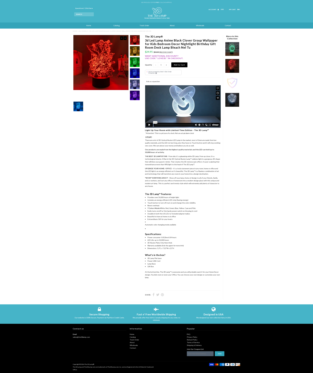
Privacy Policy (192, 337)
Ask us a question (153, 81)
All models (83, 31)
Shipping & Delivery (194, 345)
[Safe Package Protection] (232, 89)
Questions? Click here (84, 8)
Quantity (148, 65)
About (172, 25)
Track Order (144, 25)
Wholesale (200, 25)
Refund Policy (192, 340)
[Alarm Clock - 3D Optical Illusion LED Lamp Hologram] (232, 55)
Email (75, 334)
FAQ (188, 334)
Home (88, 25)
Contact (228, 25)
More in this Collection (232, 37)
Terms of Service (193, 342)
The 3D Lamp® (89, 364)
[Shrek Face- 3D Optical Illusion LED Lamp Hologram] (232, 72)
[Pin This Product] (162, 295)
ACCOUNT (213, 9)
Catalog (116, 25)
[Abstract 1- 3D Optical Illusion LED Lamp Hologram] (232, 106)
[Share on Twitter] (157, 295)
